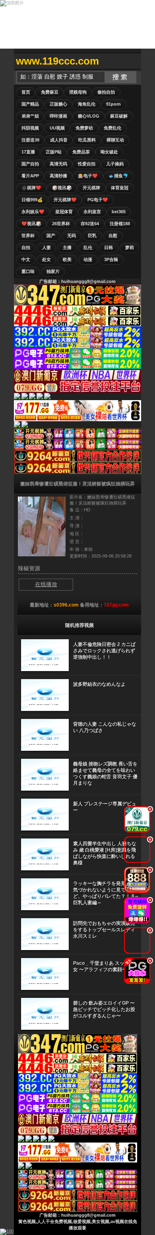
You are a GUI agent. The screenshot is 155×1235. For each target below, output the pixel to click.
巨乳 (92, 235)
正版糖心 (58, 104)
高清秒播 (58, 175)
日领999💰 (32, 199)
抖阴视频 (30, 128)
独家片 (53, 271)
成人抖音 (59, 139)
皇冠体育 (64, 211)
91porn (113, 104)
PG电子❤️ (97, 199)
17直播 (28, 151)
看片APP (30, 175)
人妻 (46, 247)
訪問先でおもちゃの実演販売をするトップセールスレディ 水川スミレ (104, 930)
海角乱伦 (86, 104)
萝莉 (129, 247)
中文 (25, 259)
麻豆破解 (119, 116)
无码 (71, 235)
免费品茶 (81, 151)
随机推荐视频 (79, 625)
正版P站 (54, 151)
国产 (50, 235)
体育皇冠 (119, 187)
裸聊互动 (115, 139)
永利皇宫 (92, 211)
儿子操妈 (115, 163)
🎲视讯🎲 (62, 187)
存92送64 (90, 223)
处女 (46, 259)
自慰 (112, 235)
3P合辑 (111, 259)
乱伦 (87, 247)
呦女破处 (109, 151)
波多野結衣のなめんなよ (99, 684)
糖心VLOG (88, 116)
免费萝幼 (84, 128)
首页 (25, 92)
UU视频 (57, 128)
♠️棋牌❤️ (31, 187)
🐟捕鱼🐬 (118, 175)
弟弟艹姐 (30, 116)
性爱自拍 (86, 163)
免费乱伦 (112, 128)
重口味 (28, 271)
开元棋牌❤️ (65, 199)
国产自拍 (30, 163)
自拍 (25, 247)
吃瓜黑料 (87, 139)
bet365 (119, 211)
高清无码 (58, 163)
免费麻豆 (49, 92)
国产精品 (30, 104)
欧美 (67, 259)
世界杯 (28, 235)
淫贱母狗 (78, 92)
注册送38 (30, 139)
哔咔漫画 (58, 116)
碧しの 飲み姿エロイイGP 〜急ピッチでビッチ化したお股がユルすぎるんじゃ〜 (104, 1009)
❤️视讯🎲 (31, 223)
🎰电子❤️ (88, 175)
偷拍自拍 (106, 92)
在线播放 (46, 584)
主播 (67, 247)
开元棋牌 (91, 187)
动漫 (87, 259)
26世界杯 (61, 223)
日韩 (108, 247)
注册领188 (120, 223)
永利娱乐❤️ (33, 211)
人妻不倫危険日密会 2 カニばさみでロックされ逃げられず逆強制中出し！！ (104, 651)
